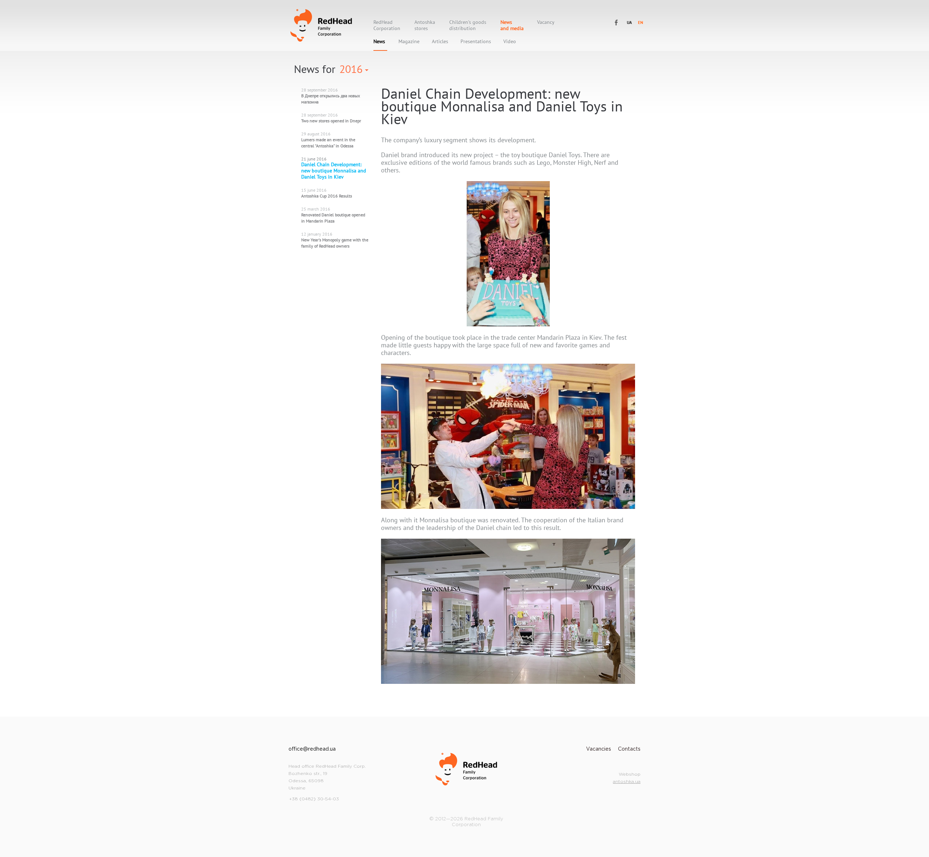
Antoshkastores (424, 25)
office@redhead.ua (312, 749)
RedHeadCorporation (386, 25)
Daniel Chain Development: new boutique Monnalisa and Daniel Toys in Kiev (333, 170)
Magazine (409, 41)
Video (509, 41)
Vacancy (545, 22)
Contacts (629, 749)
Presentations (476, 41)
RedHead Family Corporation (321, 25)
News (379, 41)
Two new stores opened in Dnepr (331, 120)
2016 (351, 69)
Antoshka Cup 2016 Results (326, 196)
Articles (440, 41)
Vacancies (598, 749)
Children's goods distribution (467, 25)
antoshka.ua (627, 782)
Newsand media (512, 25)
